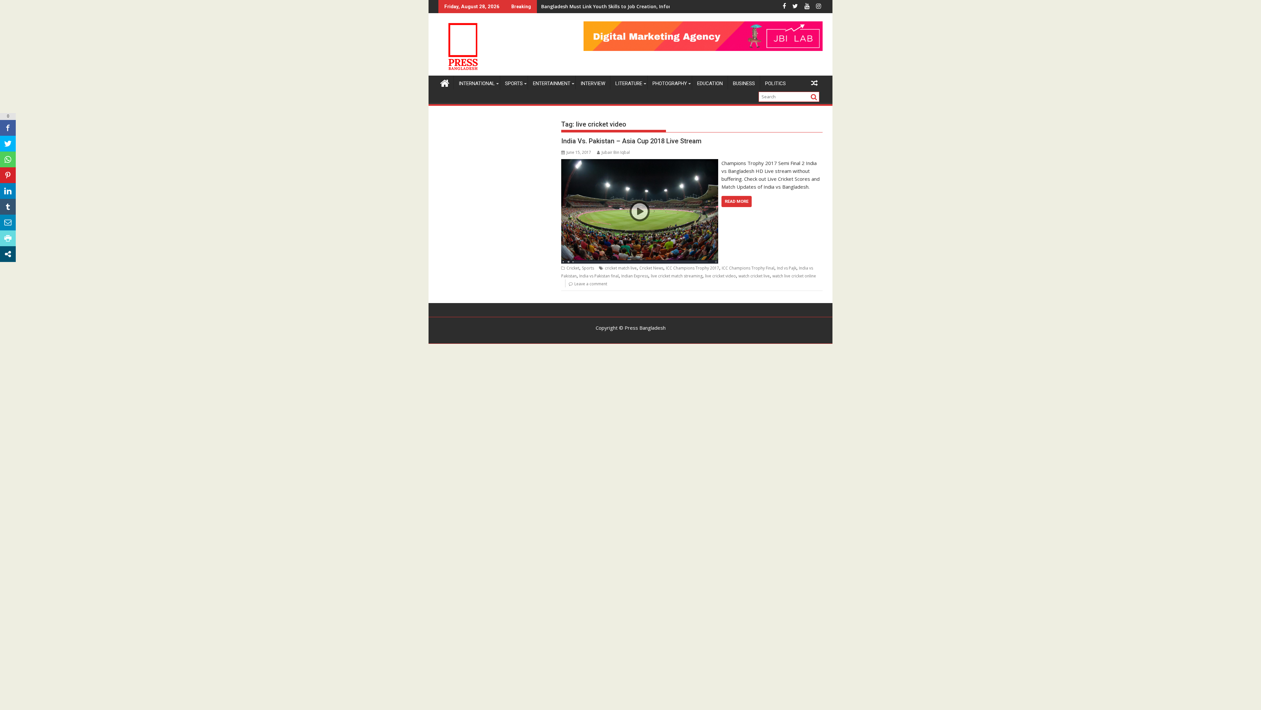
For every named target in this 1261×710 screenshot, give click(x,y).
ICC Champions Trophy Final (748, 268)
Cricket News (651, 268)
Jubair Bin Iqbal (616, 152)
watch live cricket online (794, 276)
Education (710, 83)
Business (744, 83)
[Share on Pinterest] (8, 175)
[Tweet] (8, 144)
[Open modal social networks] (8, 254)
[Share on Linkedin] (8, 191)
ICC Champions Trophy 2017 (692, 268)
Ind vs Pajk (786, 268)
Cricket (572, 268)
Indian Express (634, 276)
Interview (593, 83)
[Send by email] (8, 222)
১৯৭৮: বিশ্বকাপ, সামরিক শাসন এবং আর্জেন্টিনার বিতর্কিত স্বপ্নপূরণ (591, 6)
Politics (775, 83)
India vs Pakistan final (599, 276)
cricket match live (621, 268)
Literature (628, 83)
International (477, 83)
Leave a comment (590, 284)
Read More (736, 201)
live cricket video (720, 276)
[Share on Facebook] (8, 128)
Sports (514, 83)
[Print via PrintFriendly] (8, 238)
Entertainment (551, 83)
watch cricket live (754, 276)
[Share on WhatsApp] (8, 159)
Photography (670, 83)
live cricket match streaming (676, 276)
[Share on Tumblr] (8, 207)
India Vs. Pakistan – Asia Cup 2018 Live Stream (631, 141)
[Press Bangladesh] (445, 82)
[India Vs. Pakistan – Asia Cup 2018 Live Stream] (639, 163)
